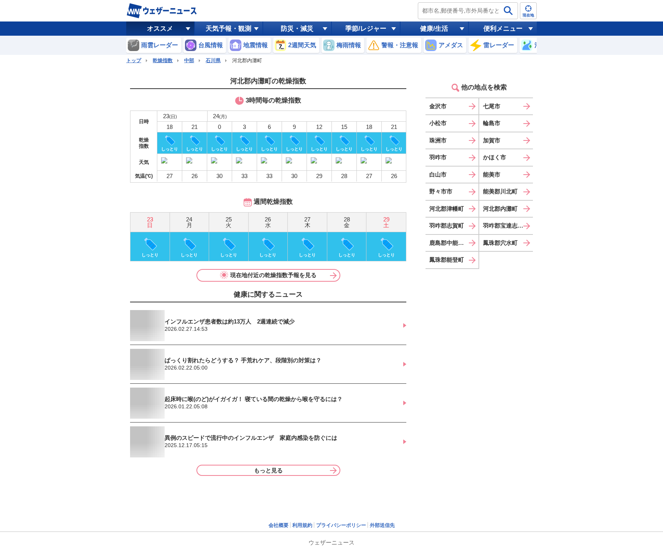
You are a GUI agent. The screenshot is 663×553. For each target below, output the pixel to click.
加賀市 (491, 140)
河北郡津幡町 (446, 208)
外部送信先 (382, 525)
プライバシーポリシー (341, 525)
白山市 (438, 174)
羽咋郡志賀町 (446, 225)
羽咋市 (438, 157)
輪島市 (491, 123)
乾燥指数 (163, 60)
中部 (189, 60)
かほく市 (494, 157)
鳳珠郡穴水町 (500, 242)
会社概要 (279, 525)
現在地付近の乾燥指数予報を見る (273, 275)
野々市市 (440, 191)
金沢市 (438, 106)
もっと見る (268, 470)
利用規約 (302, 525)
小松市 (438, 123)
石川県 (213, 60)
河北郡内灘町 (500, 208)
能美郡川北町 (500, 191)
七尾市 (491, 106)
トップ (133, 60)
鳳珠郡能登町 (446, 259)
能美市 (491, 174)
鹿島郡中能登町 (449, 242)
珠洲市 (438, 140)
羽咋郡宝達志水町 (506, 225)
